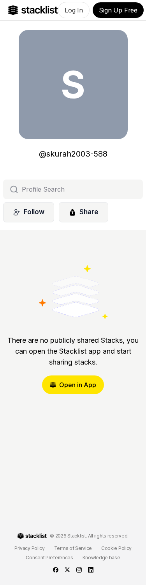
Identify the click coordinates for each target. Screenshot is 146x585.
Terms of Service (73, 548)
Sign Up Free (118, 10)
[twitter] (67, 570)
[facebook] (55, 570)
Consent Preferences (49, 557)
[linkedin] (90, 570)
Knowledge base (101, 557)
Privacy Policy (29, 548)
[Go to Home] (33, 10)
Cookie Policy (116, 548)
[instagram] (79, 570)
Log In (74, 10)
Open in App (77, 385)
